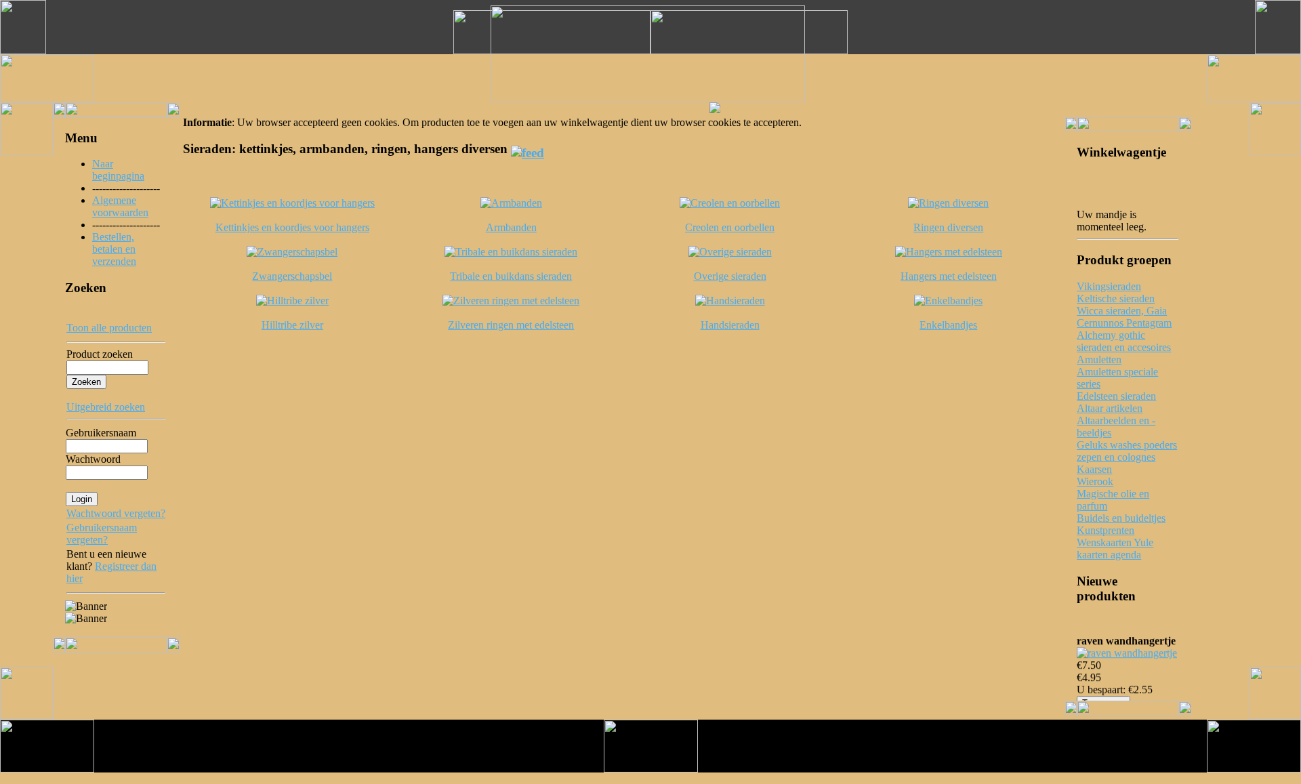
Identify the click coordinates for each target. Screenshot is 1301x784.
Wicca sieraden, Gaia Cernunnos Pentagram (1124, 317)
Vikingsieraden (1109, 286)
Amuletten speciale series (1117, 378)
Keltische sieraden (1116, 298)
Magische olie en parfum (1113, 500)
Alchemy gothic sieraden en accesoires (1124, 341)
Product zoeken (99, 354)
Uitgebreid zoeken (105, 407)
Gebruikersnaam (101, 432)
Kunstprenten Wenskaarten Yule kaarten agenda (1115, 542)
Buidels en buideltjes (1121, 518)
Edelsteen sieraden (1116, 396)
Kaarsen (1094, 469)
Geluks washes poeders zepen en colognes (1127, 451)
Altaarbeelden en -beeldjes (1116, 426)
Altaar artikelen (1109, 408)
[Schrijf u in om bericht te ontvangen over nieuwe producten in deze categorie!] (527, 149)
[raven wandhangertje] (1127, 651)
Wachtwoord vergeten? (115, 513)
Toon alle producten (109, 327)
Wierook (1095, 481)
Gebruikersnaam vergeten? (101, 533)
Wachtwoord (93, 459)
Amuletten (1099, 359)
